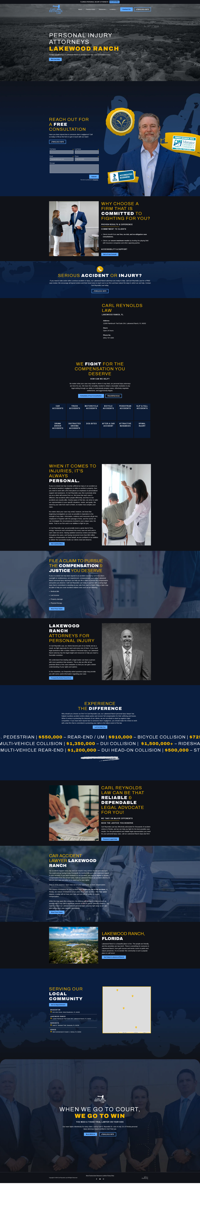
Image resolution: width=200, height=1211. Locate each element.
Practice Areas (92, 1175)
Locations (104, 1175)
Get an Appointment (58, 1005)
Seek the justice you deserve (117, 823)
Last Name (78, 149)
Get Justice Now (57, 544)
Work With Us (90, 1134)
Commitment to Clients (113, 229)
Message (52, 163)
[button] (117, 990)
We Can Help (55, 59)
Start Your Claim (57, 609)
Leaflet (120, 1032)
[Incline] (145, 1177)
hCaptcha (95, 179)
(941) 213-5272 (143, 9)
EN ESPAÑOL (114, 2)
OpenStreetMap (130, 1032)
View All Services (113, 396)
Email (51, 156)
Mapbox (148, 1032)
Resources (99, 1175)
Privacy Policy (110, 1175)
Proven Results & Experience (117, 224)
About (87, 1175)
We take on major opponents (117, 818)
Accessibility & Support (114, 234)
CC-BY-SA (140, 1032)
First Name (53, 149)
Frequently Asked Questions (61, 678)
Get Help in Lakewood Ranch (114, 957)
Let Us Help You (100, 727)
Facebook (96, 1179)
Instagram (103, 1179)
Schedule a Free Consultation (91, 396)
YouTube (100, 1179)
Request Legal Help (110, 839)
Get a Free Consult (109, 254)
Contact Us (126, 9)
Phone (77, 156)
